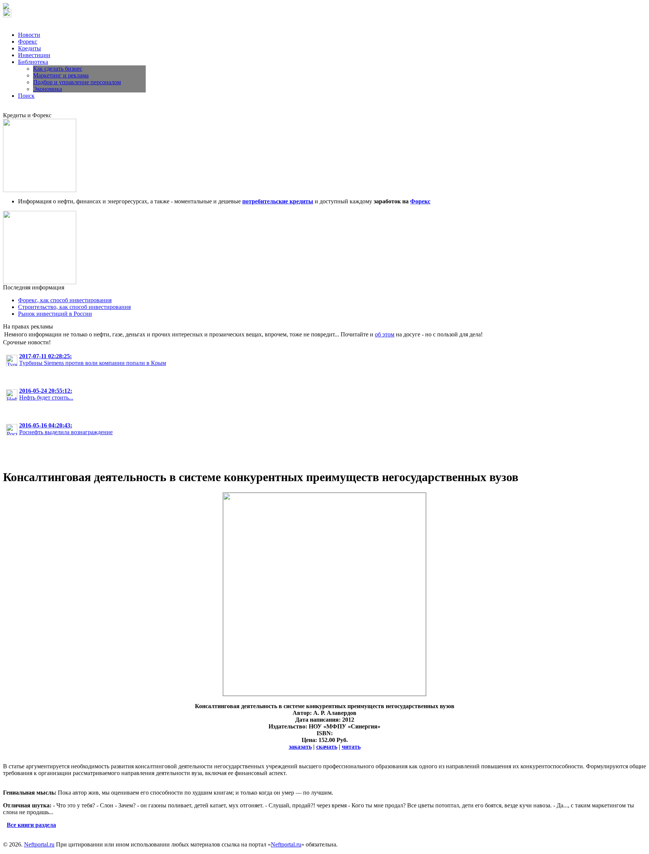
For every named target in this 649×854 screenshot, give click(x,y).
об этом (384, 334)
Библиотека (33, 62)
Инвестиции (34, 55)
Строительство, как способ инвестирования (74, 307)
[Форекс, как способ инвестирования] (39, 282)
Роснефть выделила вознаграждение (66, 428)
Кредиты (29, 48)
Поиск (26, 95)
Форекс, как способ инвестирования (65, 300)
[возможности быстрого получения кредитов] (39, 190)
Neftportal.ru (39, 844)
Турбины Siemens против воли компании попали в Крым (92, 359)
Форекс (27, 41)
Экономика (47, 89)
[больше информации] (324, 693)
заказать (300, 746)
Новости (29, 35)
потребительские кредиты (277, 201)
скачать (326, 746)
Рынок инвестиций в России (55, 313)
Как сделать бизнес (57, 68)
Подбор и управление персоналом (77, 82)
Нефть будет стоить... (46, 394)
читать (351, 746)
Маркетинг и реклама (61, 75)
